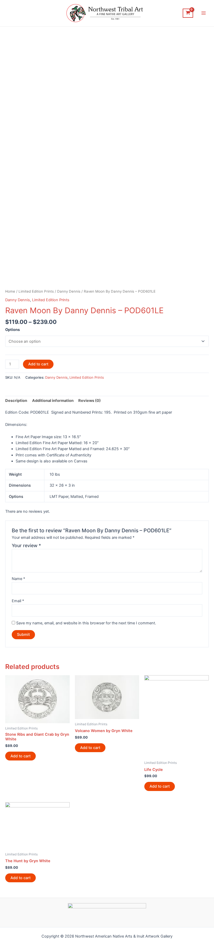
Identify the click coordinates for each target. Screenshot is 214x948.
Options (12, 329)
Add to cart (38, 364)
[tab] (16, 401)
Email (18, 601)
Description (16, 400)
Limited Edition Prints (36, 291)
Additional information (53, 400)
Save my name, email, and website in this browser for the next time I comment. (86, 623)
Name (18, 578)
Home (10, 291)
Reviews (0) (89, 400)
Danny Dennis (68, 291)
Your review (26, 545)
